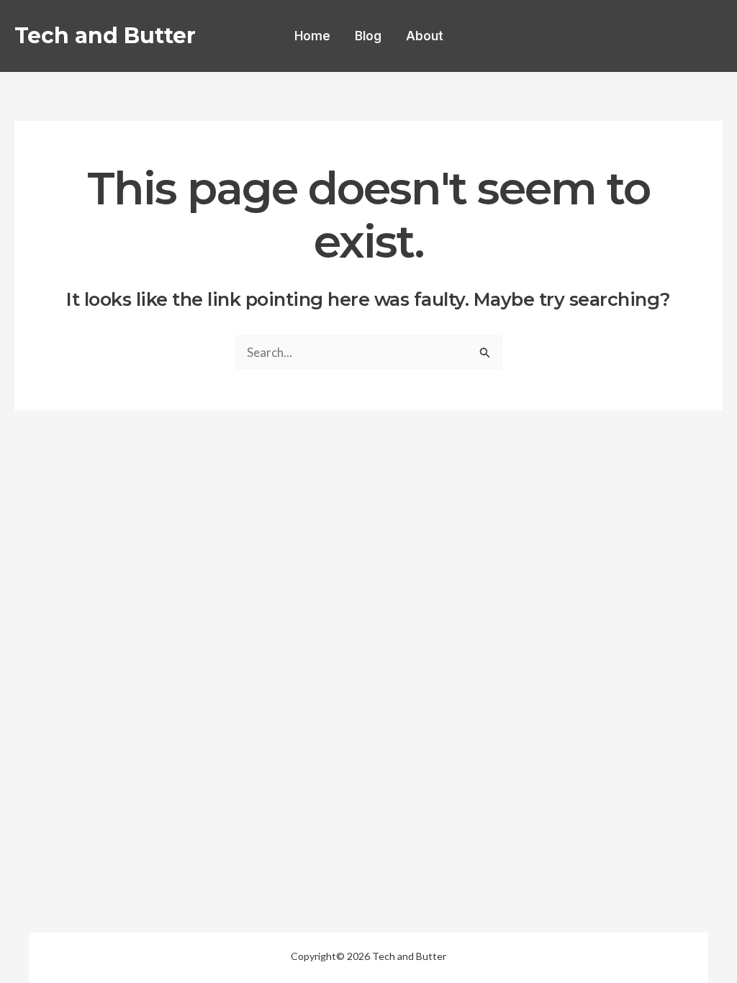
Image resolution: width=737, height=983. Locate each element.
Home (312, 36)
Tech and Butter (105, 35)
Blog (368, 36)
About (424, 36)
